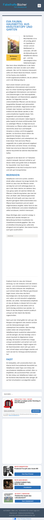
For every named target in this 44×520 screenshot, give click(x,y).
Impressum (13, 513)
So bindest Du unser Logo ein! (29, 510)
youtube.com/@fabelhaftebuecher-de (22, 515)
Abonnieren (36, 411)
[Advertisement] (22, 261)
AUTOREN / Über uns (10, 510)
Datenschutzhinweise (14, 415)
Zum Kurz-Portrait (27, 474)
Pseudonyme (27, 487)
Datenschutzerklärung (26, 513)
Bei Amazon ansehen (13, 57)
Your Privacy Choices (24, 519)
